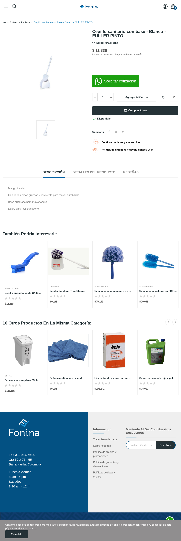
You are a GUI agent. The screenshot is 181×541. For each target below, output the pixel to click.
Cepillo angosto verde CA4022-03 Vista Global (23, 293)
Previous (168, 322)
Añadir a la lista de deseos (164, 97)
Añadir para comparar (174, 97)
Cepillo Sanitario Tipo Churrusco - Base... (68, 291)
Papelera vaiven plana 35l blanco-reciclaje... (23, 380)
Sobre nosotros (102, 445)
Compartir (109, 132)
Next (175, 322)
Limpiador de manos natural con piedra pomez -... (113, 378)
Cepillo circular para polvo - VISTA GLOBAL (113, 291)
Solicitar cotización (120, 81)
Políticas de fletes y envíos (104, 474)
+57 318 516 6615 (22, 455)
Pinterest (122, 132)
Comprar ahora (137, 110)
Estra (8, 376)
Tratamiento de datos (105, 439)
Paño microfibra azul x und (65, 378)
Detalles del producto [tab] (93, 172)
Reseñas (131, 172)
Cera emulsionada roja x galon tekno (158, 378)
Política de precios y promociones (104, 453)
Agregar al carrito (136, 97)
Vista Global (12, 288)
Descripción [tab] (54, 172)
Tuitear (116, 132)
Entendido (16, 534)
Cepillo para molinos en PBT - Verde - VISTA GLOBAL (158, 291)
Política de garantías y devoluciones (106, 464)
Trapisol (54, 286)
